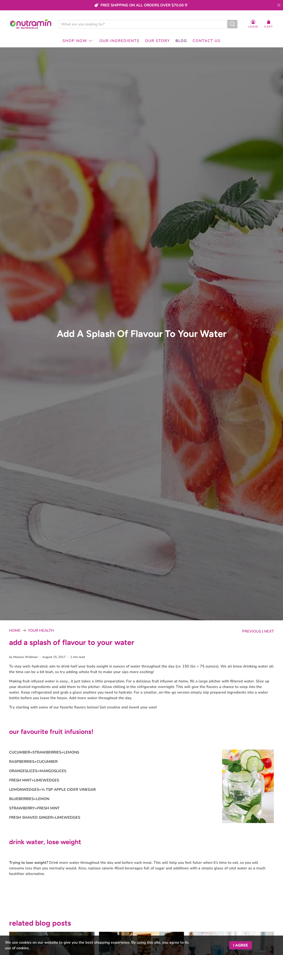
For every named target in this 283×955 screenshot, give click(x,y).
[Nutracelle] (30, 24)
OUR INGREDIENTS (119, 40)
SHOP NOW (75, 40)
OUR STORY (157, 40)
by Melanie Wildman (23, 657)
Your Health (41, 630)
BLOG (181, 40)
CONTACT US (206, 40)
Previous (251, 631)
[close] (279, 5)
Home (15, 630)
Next (269, 631)
